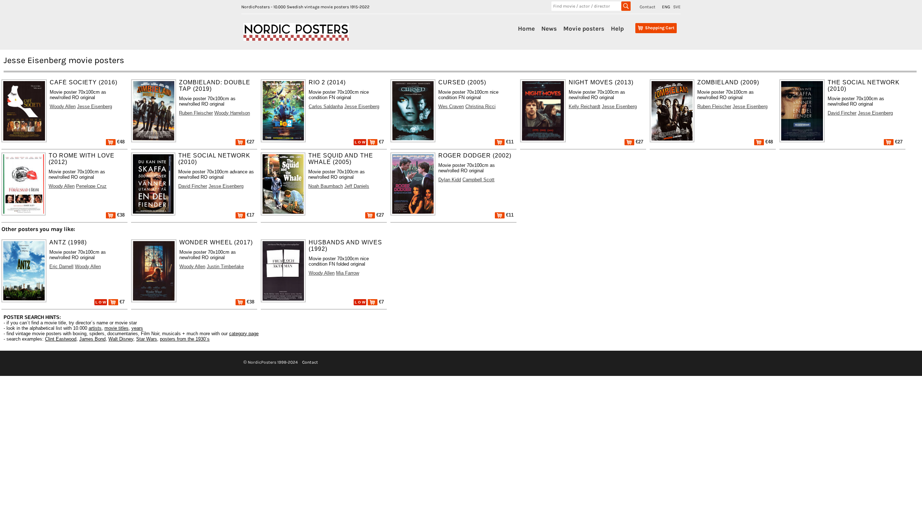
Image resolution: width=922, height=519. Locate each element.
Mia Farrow (347, 273)
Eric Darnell (61, 266)
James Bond (92, 339)
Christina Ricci (480, 106)
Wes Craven (451, 106)
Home (526, 28)
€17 (249, 215)
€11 (509, 142)
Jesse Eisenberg (94, 106)
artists (95, 328)
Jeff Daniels (356, 186)
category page (244, 333)
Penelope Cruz (91, 186)
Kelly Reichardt (584, 106)
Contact (647, 6)
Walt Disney (120, 339)
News (549, 28)
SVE (677, 6)
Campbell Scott (478, 179)
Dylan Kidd (449, 179)
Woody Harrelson (232, 113)
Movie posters (583, 28)
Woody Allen (63, 106)
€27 (249, 142)
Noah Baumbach (325, 186)
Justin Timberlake (225, 266)
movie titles (116, 328)
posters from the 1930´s (185, 339)
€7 (380, 142)
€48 (120, 142)
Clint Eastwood (60, 339)
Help (617, 28)
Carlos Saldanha (326, 106)
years (137, 328)
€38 (120, 215)
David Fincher (842, 113)
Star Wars (146, 339)
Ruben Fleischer (196, 113)
